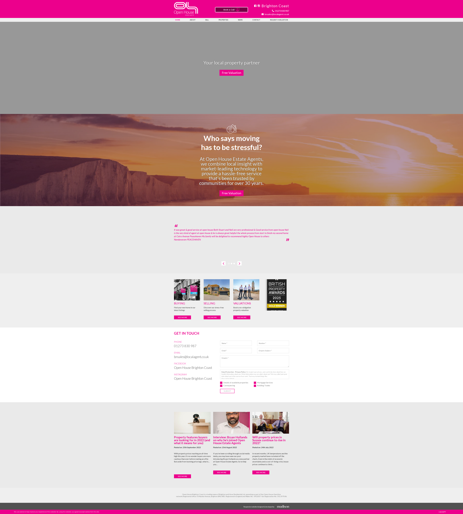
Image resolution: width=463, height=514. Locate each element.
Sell (207, 20)
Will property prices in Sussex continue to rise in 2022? (269, 440)
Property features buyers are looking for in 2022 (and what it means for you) (192, 440)
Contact (256, 20)
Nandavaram (180, 239)
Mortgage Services (265, 383)
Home (177, 20)
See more (182, 317)
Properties (223, 20)
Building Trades (263, 386)
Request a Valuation (279, 20)
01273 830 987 (185, 346)
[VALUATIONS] (246, 289)
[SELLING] (217, 289)
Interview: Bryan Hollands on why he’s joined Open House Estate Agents (230, 440)
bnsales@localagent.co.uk (191, 357)
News (240, 20)
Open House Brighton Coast (193, 368)
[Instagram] (258, 5)
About (192, 20)
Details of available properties (235, 383)
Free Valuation (231, 72)
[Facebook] (255, 5)
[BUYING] (187, 289)
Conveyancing (229, 386)
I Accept (442, 512)
